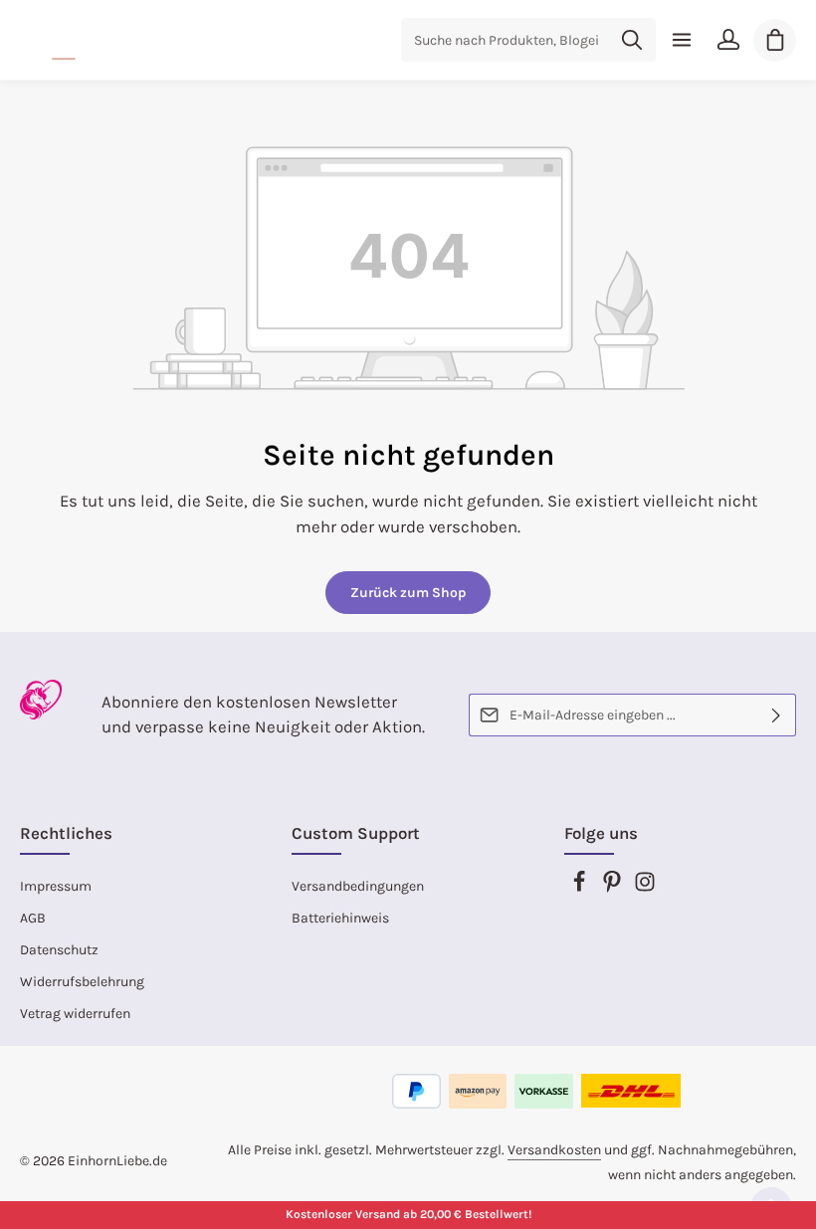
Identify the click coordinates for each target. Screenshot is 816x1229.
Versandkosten (554, 1149)
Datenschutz (59, 949)
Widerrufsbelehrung (82, 981)
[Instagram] (645, 888)
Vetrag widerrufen (75, 1013)
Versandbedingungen (358, 886)
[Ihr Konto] (728, 40)
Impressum (56, 886)
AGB (33, 918)
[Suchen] (632, 40)
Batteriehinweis (340, 918)
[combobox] (505, 40)
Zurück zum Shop (408, 592)
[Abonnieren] (776, 715)
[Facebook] (580, 888)
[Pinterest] (613, 888)
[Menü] (681, 40)
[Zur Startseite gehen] (64, 40)
